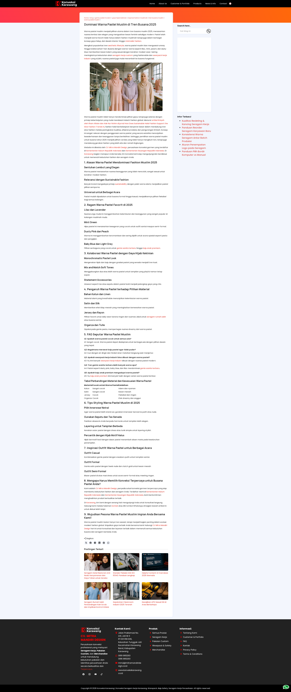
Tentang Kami (190, 633)
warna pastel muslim (92, 20)
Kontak (186, 645)
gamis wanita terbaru (126, 248)
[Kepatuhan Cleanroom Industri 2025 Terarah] (126, 591)
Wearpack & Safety (161, 645)
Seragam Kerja (159, 637)
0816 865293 (124, 658)
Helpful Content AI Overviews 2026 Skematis (155, 574)
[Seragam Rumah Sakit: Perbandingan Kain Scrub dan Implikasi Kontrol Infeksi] (97, 591)
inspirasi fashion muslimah (137, 18)
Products (197, 3)
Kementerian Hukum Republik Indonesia (103, 150)
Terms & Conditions (192, 654)
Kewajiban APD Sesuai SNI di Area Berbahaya (154, 603)
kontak (115, 506)
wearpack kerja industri (111, 360)
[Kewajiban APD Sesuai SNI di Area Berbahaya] (155, 591)
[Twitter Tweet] (86, 543)
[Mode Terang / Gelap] (231, 3)
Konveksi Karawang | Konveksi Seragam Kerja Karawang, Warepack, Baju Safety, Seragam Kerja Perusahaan (145, 688)
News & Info (210, 3)
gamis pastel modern (103, 18)
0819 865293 (124, 655)
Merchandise (158, 649)
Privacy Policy (189, 649)
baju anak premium (151, 248)
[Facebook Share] (91, 543)
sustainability (121, 184)
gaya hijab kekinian (119, 18)
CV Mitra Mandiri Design (116, 147)
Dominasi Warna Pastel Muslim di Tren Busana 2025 (120, 24)
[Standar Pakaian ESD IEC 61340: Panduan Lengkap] (126, 562)
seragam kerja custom (123, 55)
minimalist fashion (133, 41)
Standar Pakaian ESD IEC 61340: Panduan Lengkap (124, 574)
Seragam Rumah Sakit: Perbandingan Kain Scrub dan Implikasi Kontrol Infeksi (96, 605)
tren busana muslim (156, 18)
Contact (223, 3)
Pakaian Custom (160, 641)
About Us (163, 3)
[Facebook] (84, 674)
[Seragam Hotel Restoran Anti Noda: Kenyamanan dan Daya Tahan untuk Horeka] (97, 562)
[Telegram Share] (95, 543)
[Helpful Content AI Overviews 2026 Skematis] (155, 562)
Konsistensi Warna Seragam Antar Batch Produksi (194, 138)
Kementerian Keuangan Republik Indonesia (145, 150)
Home (152, 3)
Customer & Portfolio (180, 3)
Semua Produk (159, 633)
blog (91, 18)
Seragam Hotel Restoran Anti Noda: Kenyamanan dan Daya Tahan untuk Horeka (97, 575)
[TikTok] (101, 674)
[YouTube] (96, 674)
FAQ (185, 641)
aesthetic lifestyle (116, 45)
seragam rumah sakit (156, 316)
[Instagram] (90, 674)
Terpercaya (86, 669)
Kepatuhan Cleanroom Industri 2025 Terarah (123, 603)
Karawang (88, 154)
